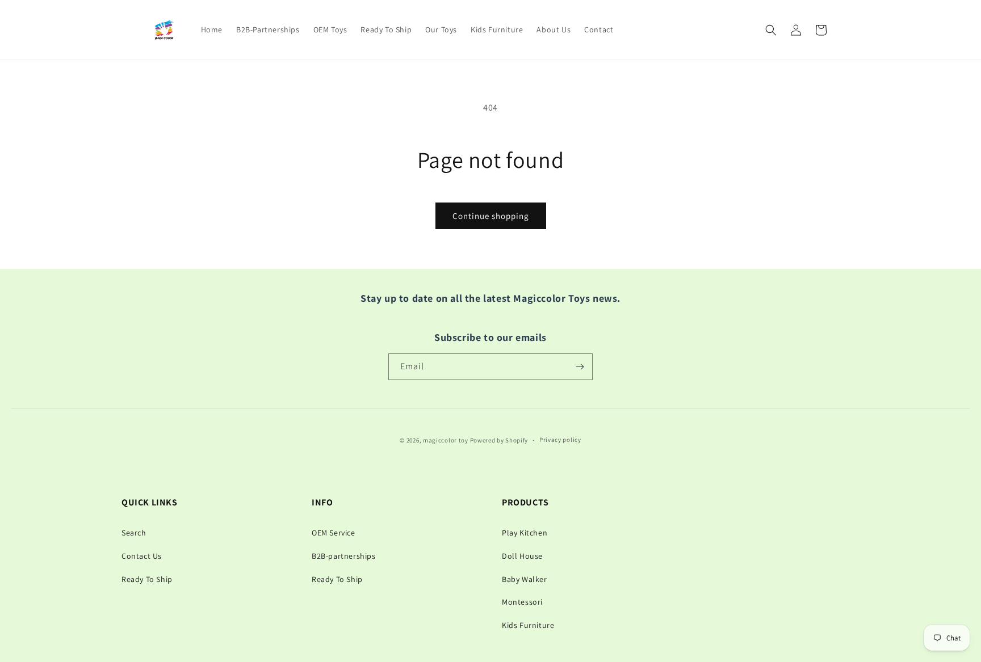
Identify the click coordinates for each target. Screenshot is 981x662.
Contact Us (141, 556)
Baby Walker (524, 579)
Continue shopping (490, 215)
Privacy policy (560, 440)
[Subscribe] (579, 366)
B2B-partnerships (344, 556)
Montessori (522, 602)
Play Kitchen (524, 533)
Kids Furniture (528, 625)
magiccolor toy (445, 440)
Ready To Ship (147, 579)
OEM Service (333, 533)
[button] (770, 30)
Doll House (522, 556)
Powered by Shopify (499, 440)
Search (133, 533)
